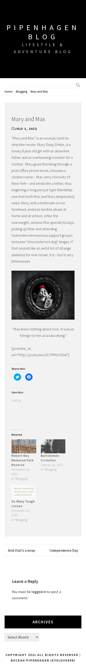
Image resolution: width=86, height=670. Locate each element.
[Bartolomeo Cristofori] (53, 446)
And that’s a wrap (21, 550)
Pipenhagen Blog (43, 32)
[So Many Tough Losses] (23, 492)
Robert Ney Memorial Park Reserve (22, 460)
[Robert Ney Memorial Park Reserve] (23, 446)
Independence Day (64, 550)
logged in (38, 591)
